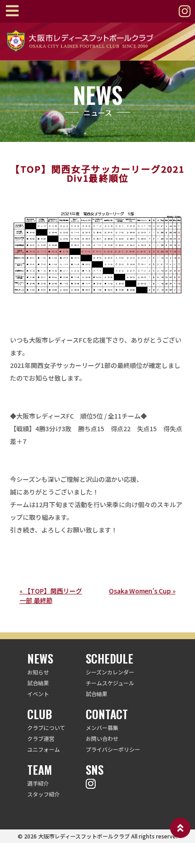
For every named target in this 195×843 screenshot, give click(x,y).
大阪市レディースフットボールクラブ (84, 836)
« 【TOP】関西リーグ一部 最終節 (51, 595)
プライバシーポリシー (113, 749)
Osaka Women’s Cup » (142, 590)
